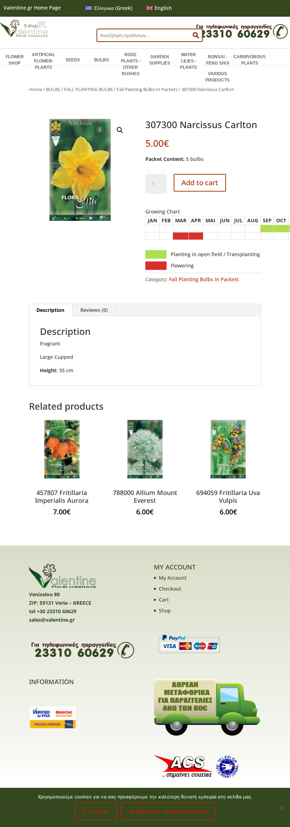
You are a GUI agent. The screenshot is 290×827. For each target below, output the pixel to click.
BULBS (101, 60)
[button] (120, 130)
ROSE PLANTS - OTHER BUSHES (130, 64)
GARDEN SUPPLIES (159, 60)
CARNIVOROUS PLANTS (249, 60)
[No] (281, 807)
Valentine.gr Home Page (32, 7)
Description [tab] (50, 310)
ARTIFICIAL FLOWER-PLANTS (43, 61)
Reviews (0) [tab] (94, 310)
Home (35, 89)
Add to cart (199, 182)
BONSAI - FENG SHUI (217, 60)
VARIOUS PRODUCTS (217, 77)
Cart (164, 599)
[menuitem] (109, 8)
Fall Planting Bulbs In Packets (147, 89)
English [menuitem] (163, 8)
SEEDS (72, 60)
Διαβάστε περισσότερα (167, 811)
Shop (165, 610)
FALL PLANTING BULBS (88, 89)
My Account (172, 577)
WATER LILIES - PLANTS (188, 61)
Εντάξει (96, 811)
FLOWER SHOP (15, 60)
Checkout (170, 588)
